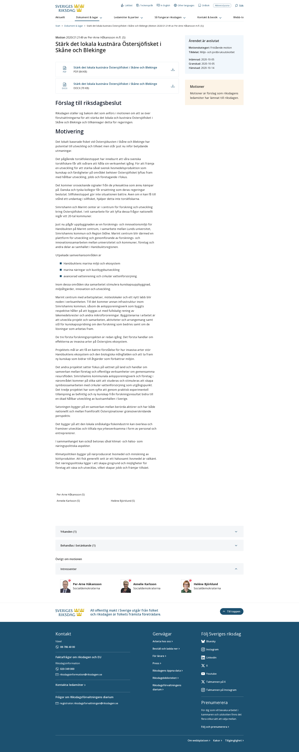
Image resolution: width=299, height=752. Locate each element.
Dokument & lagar (73, 25)
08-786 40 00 (67, 647)
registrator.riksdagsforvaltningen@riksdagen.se (89, 703)
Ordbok (205, 5)
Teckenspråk (146, 5)
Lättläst (129, 5)
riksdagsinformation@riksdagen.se (81, 674)
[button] (89, 17)
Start (57, 25)
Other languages (186, 5)
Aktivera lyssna (222, 5)
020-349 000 (67, 669)
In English (165, 5)
